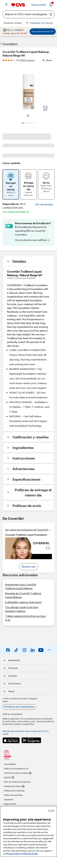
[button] (44, 204)
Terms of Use (31, 853)
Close (51, 810)
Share (49, 60)
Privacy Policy (13, 853)
